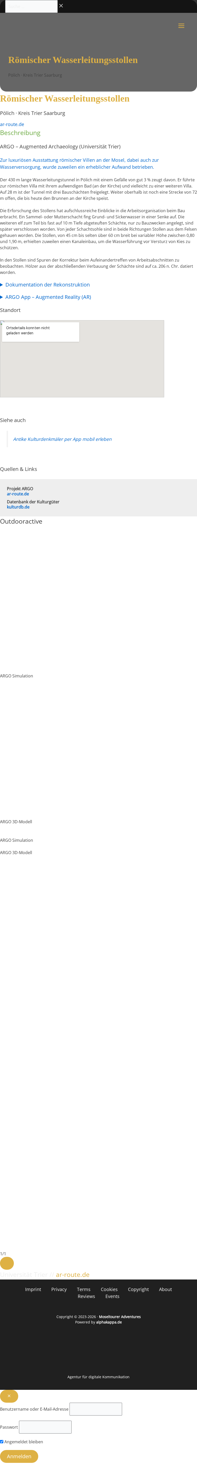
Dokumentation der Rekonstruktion (47, 285)
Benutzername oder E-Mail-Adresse (34, 1409)
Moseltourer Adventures (120, 1316)
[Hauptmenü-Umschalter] (181, 25)
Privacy (59, 1289)
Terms (84, 1289)
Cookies (109, 1289)
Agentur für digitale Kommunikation (98, 1376)
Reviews (86, 1296)
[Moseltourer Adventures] (28, 26)
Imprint (33, 1289)
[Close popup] (9, 1396)
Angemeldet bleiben (23, 1442)
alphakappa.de (109, 1322)
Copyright (138, 1289)
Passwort (9, 1427)
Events (112, 1296)
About (165, 1289)
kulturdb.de (18, 507)
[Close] (7, 1263)
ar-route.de (12, 124)
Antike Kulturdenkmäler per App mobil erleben (62, 439)
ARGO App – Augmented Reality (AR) (48, 297)
